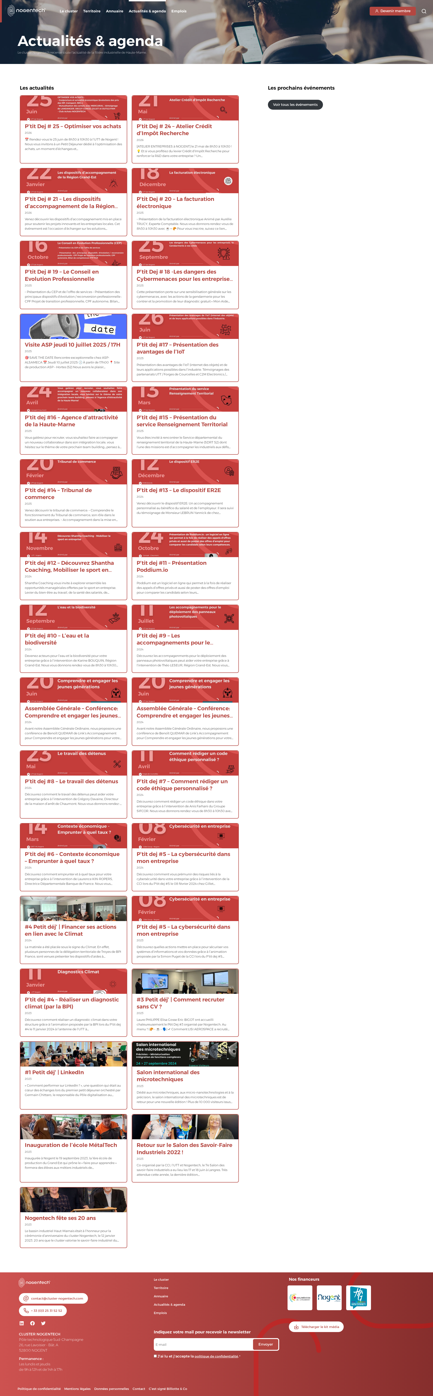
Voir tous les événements (295, 104)
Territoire (92, 11)
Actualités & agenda (169, 1305)
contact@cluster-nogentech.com (57, 1298)
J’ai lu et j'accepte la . (199, 1356)
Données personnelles (111, 1389)
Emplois (179, 11)
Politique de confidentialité (39, 1389)
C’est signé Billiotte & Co (168, 1389)
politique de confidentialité (216, 1356)
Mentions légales (77, 1389)
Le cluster (69, 11)
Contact (139, 1389)
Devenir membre (395, 11)
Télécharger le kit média (320, 1327)
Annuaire (114, 11)
